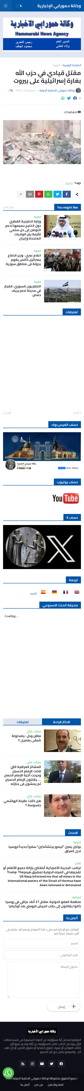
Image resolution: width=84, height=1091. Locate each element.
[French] (64, 593)
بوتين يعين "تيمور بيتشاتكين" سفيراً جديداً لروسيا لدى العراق (45, 849)
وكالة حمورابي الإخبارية (59, 5)
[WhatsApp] (63, 98)
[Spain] (42, 593)
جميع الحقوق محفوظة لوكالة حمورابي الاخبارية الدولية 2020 (41, 1078)
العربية (56, 65)
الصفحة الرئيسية (72, 65)
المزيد (33, 593)
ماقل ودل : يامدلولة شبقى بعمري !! (26, 738)
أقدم (8, 413)
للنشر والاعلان (55, 1085)
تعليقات (23, 722)
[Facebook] (75, 98)
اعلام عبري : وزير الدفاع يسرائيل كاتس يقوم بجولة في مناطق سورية (23, 259)
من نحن (38, 1085)
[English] (75, 593)
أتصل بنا (25, 1085)
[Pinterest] (39, 194)
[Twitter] (69, 98)
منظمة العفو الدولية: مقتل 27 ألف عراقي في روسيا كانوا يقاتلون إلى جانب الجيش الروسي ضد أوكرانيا (43, 904)
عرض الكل (8, 207)
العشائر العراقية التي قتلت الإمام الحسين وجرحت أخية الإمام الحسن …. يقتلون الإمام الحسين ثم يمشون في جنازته (22, 775)
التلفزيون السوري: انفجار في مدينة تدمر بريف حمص (22, 290)
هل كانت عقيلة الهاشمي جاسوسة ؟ (22, 803)
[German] (53, 593)
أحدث (76, 413)
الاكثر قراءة (61, 722)
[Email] (30, 194)
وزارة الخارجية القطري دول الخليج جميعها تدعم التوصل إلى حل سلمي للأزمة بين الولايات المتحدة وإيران (23, 229)
